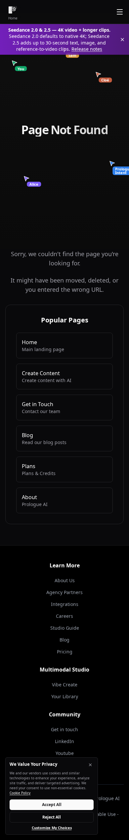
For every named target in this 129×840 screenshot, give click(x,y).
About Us (65, 580)
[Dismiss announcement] (122, 39)
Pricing (64, 651)
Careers (64, 616)
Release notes (86, 49)
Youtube (65, 753)
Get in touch (64, 729)
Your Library (64, 696)
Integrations (64, 604)
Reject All (51, 817)
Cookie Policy (20, 793)
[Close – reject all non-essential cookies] (90, 765)
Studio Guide (64, 628)
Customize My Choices (52, 827)
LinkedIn (64, 741)
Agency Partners (64, 592)
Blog (64, 640)
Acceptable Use (99, 814)
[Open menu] (120, 12)
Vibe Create (64, 684)
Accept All (52, 804)
